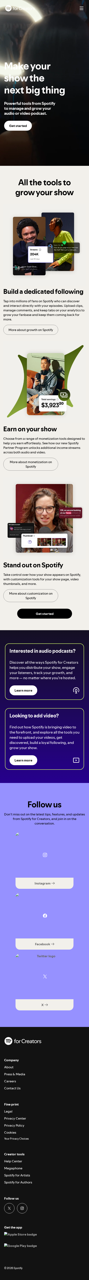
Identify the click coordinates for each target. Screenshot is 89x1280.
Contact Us (12, 1088)
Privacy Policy (14, 1125)
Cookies (10, 1132)
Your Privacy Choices (16, 1138)
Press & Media (14, 1074)
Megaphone (13, 1168)
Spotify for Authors (18, 1182)
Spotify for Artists (17, 1175)
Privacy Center (15, 1118)
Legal (8, 1111)
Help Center (13, 1161)
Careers (10, 1081)
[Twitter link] (9, 1208)
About (8, 1067)
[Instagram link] (22, 1208)
